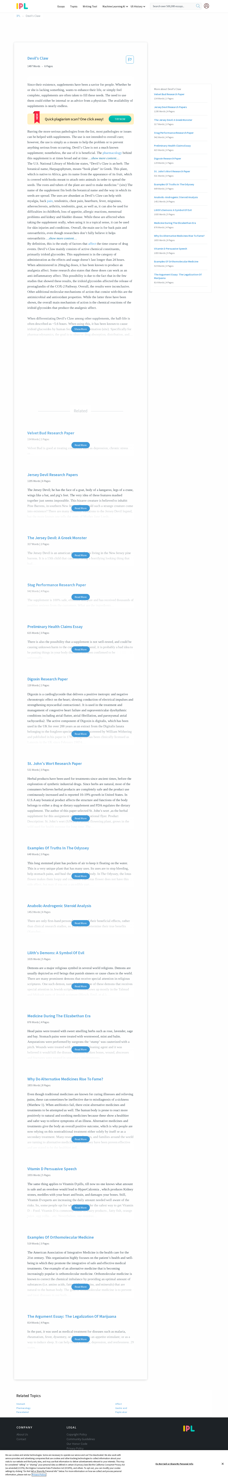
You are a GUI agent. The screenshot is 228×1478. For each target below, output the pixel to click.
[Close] (222, 1463)
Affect (118, 1403)
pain (50, 201)
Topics (73, 6)
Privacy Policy (75, 1448)
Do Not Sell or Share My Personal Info (174, 1463)
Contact (21, 1439)
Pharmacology (23, 1408)
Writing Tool (90, 6)
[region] (114, 1464)
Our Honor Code (77, 1444)
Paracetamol (22, 1412)
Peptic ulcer (121, 1412)
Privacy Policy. (39, 1474)
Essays (61, 6)
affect (92, 243)
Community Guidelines (81, 1439)
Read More (80, 445)
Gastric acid (121, 1408)
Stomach (20, 1403)
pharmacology (112, 153)
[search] (198, 6)
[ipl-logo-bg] (23, 5)
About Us (22, 1434)
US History (136, 6)
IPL (18, 16)
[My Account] (208, 6)
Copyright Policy (77, 1434)
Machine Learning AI (113, 6)
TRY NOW (120, 119)
